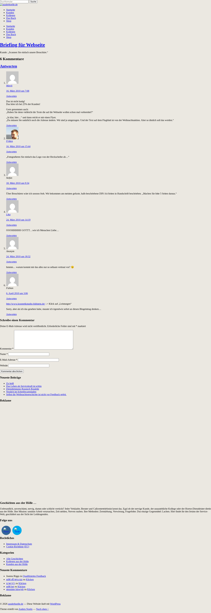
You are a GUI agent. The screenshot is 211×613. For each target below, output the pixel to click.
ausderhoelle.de (15, 604)
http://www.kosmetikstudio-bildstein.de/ (25, 303)
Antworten (8, 66)
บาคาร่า (10, 583)
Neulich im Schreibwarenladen (21, 391)
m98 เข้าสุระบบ (14, 579)
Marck (9, 85)
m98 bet (10, 586)
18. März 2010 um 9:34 (17, 183)
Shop (8, 21)
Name (4, 354)
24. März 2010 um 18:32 (18, 256)
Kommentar (6, 348)
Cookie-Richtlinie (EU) (17, 546)
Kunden (10, 12)
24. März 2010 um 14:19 (18, 219)
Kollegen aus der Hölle (17, 561)
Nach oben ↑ (42, 609)
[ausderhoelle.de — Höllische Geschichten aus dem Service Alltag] (9, 4)
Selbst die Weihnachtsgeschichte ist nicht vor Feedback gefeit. (36, 394)
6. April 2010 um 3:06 (17, 293)
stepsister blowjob (15, 589)
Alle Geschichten (14, 558)
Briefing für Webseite (22, 44)
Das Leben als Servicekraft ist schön (24, 386)
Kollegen (10, 15)
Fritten (9, 141)
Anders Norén (25, 609)
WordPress (55, 604)
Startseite (10, 9)
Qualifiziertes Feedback (34, 576)
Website (4, 365)
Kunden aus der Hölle (17, 564)
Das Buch (11, 18)
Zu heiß (10, 383)
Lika (8, 214)
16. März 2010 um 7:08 (17, 91)
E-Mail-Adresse (8, 359)
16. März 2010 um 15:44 (18, 146)
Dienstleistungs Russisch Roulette (22, 389)
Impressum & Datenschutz (19, 544)
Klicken (30, 579)
